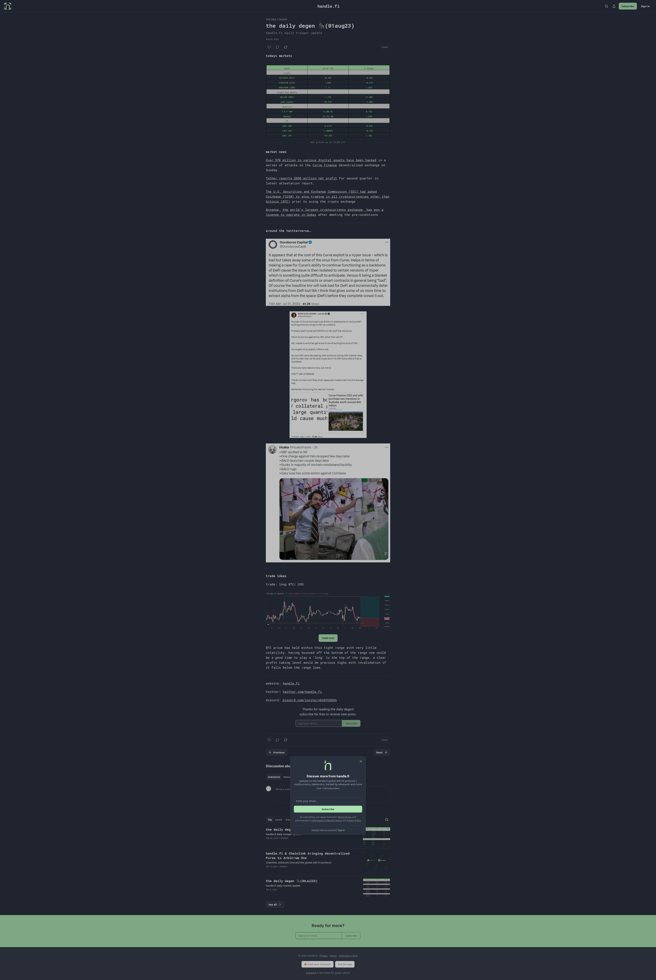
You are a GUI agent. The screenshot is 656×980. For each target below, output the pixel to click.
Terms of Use (344, 817)
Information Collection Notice (327, 820)
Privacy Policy (354, 820)
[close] (361, 761)
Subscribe (328, 809)
